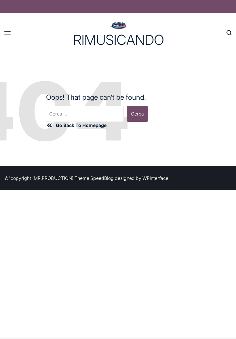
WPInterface (155, 178)
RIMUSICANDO (118, 40)
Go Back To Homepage (81, 125)
